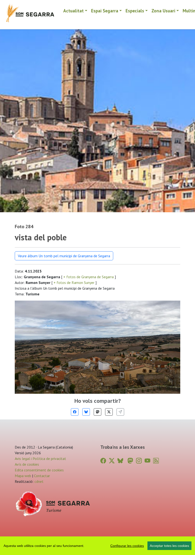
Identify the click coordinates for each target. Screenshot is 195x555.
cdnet (39, 481)
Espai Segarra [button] (104, 11)
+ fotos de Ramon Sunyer (74, 282)
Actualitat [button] (73, 11)
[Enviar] (120, 412)
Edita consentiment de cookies (39, 470)
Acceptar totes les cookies (169, 546)
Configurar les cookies (127, 546)
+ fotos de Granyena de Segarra (88, 276)
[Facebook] (74, 412)
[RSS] (156, 460)
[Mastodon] (97, 412)
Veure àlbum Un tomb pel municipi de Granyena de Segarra (64, 255)
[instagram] (139, 460)
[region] (97, 545)
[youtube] (147, 460)
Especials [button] (135, 11)
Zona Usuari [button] (163, 11)
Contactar (42, 475)
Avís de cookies (27, 464)
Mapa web (23, 475)
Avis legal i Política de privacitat (40, 458)
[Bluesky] (86, 412)
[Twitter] (109, 412)
